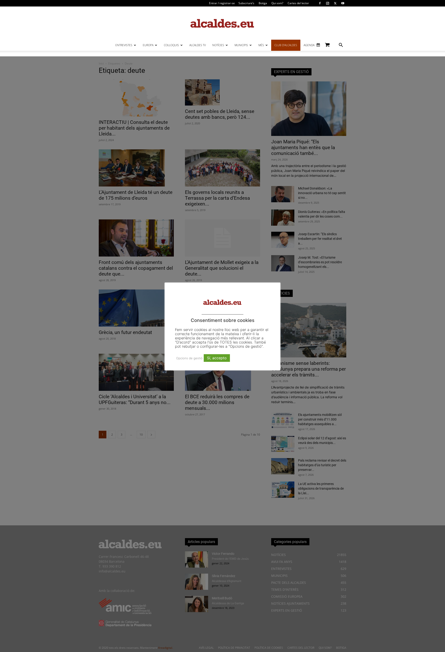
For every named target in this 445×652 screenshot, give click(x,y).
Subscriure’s (246, 3)
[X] (335, 3)
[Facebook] (319, 3)
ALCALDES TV (197, 45)
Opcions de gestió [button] (189, 358)
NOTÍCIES (218, 45)
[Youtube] (342, 3)
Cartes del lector (298, 3)
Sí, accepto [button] (217, 358)
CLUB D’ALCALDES (285, 45)
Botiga (263, 3)
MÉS (261, 45)
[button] (340, 45)
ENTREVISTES (123, 45)
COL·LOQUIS (171, 45)
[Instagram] (327, 3)
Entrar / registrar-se (222, 3)
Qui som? (277, 3)
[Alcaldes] (222, 23)
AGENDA (309, 45)
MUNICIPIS (241, 45)
